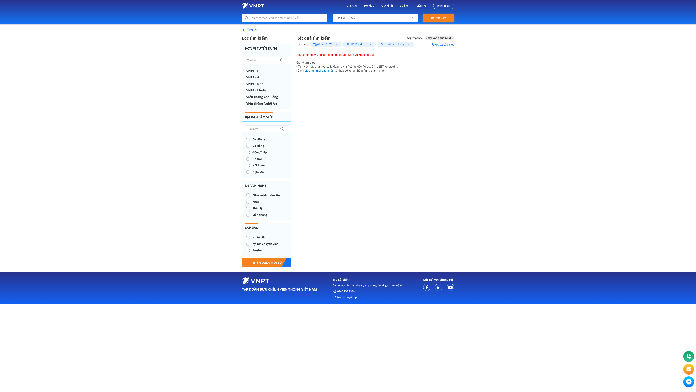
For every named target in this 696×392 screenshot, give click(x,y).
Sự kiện (404, 5)
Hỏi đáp (369, 5)
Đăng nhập (443, 6)
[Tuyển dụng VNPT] (427, 287)
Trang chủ (350, 5)
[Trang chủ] (253, 5)
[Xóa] (335, 44)
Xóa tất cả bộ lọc (444, 44)
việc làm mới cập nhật (319, 70)
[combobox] (375, 18)
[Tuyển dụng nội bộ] (266, 262)
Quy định (387, 5)
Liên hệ (421, 5)
